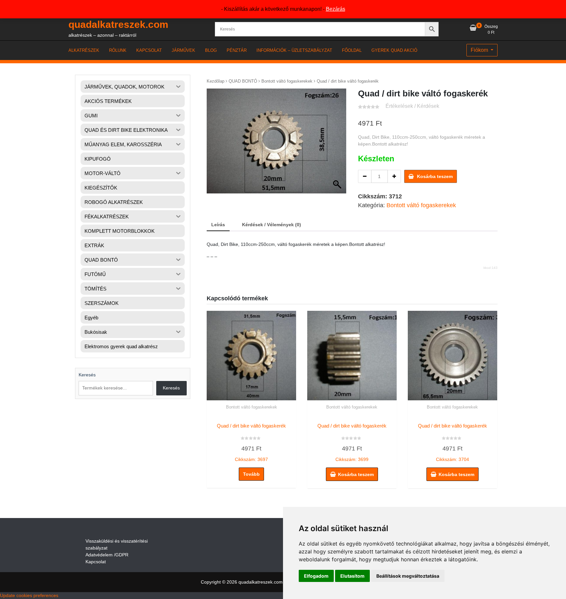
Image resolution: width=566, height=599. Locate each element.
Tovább (251, 474)
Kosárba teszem (435, 176)
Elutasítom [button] (352, 576)
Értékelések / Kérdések (412, 106)
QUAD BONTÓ (243, 81)
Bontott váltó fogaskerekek (286, 81)
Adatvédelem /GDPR (106, 554)
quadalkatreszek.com (118, 24)
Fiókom (480, 50)
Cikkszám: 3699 (352, 442)
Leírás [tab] (218, 224)
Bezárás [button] (335, 9)
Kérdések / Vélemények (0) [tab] (271, 224)
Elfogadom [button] (316, 576)
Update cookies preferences (29, 595)
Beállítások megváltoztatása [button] (407, 576)
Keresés (87, 374)
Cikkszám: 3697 (251, 442)
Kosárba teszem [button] (356, 474)
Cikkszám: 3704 (452, 442)
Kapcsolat (95, 561)
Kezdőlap (215, 81)
